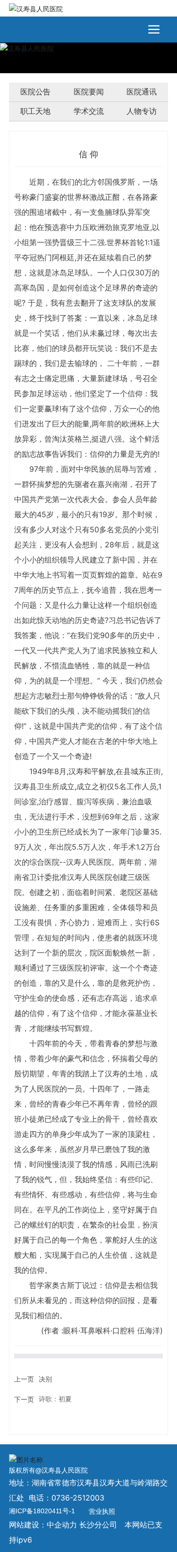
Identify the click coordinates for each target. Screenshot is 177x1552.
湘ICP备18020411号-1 (42, 1511)
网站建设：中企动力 (43, 1524)
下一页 (24, 1399)
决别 (45, 1379)
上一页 (24, 1379)
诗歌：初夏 (55, 1399)
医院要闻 (89, 92)
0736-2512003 (77, 1497)
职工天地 (35, 111)
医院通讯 (141, 92)
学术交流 (89, 111)
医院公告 (35, 92)
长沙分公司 (98, 1524)
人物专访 (141, 111)
